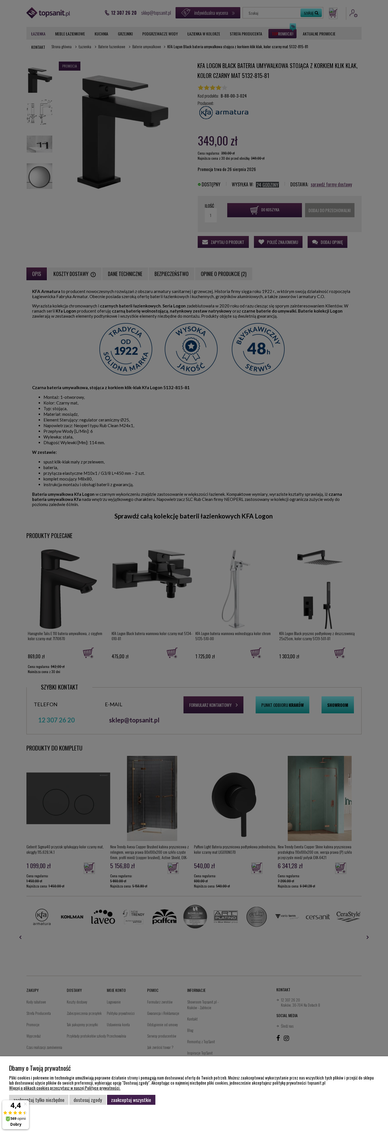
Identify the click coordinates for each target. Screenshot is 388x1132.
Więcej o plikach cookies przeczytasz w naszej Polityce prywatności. (64, 1088)
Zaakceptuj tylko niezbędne (38, 1099)
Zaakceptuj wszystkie (131, 1099)
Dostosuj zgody (88, 1099)
